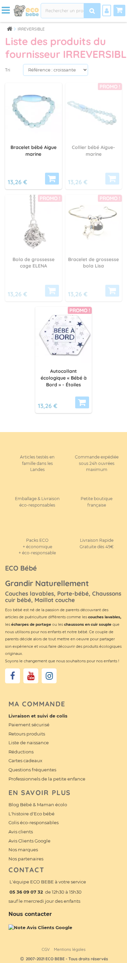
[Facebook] (12, 675)
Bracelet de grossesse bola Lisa (93, 262)
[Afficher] (112, 179)
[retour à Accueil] (9, 28)
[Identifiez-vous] (106, 10)
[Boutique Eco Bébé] (26, 10)
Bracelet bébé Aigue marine (33, 150)
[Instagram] (49, 675)
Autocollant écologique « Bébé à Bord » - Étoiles (64, 378)
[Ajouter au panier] (52, 179)
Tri (7, 69)
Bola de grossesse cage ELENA (34, 262)
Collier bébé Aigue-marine (93, 150)
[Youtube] (30, 675)
